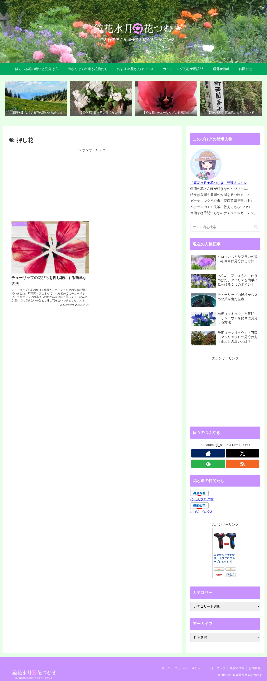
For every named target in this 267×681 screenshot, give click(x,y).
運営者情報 (237, 668)
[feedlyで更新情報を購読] (208, 464)
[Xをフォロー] (242, 453)
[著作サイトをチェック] (208, 453)
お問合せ (255, 668)
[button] (256, 227)
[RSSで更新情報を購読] (242, 464)
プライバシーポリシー (189, 668)
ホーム (165, 668)
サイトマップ (216, 668)
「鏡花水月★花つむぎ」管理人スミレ (218, 183)
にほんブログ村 (202, 499)
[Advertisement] (92, 182)
